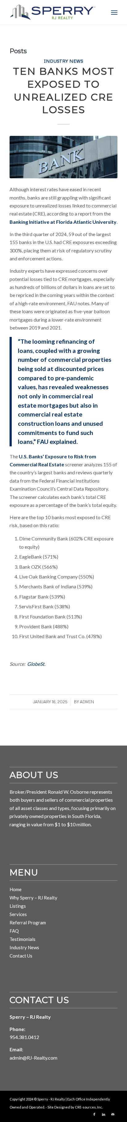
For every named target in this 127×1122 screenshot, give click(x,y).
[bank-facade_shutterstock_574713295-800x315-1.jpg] (63, 157)
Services (18, 914)
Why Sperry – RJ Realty (33, 897)
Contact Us (21, 955)
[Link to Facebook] (94, 1114)
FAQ (14, 931)
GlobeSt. (36, 664)
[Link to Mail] (112, 1114)
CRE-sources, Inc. (89, 1107)
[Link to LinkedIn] (103, 1114)
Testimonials (22, 939)
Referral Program (28, 922)
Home (16, 889)
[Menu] (114, 12)
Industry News (63, 61)
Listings (18, 906)
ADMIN (87, 701)
